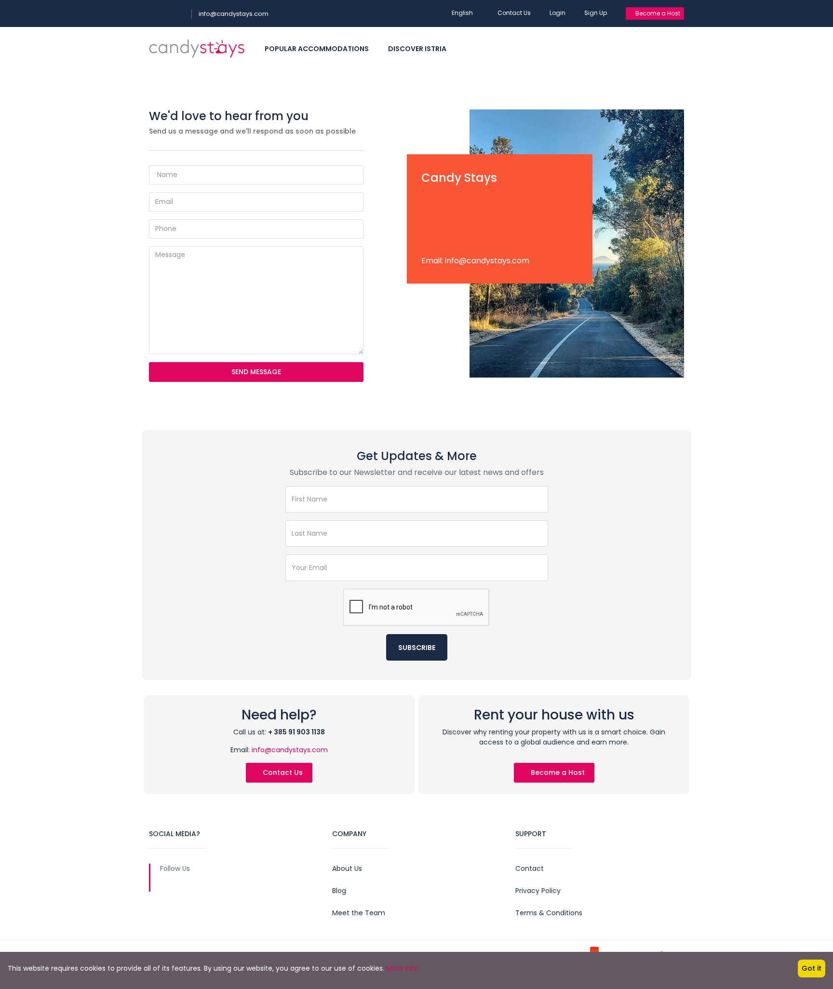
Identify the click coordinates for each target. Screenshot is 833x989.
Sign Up (595, 13)
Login (557, 13)
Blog (339, 890)
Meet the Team (358, 913)
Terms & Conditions (548, 913)
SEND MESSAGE (256, 372)
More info (402, 968)
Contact (529, 868)
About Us (347, 868)
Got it (811, 968)
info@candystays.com (234, 13)
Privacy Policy (538, 890)
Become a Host (657, 13)
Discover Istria (417, 49)
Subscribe (416, 647)
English (462, 13)
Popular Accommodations (317, 49)
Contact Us (514, 13)
